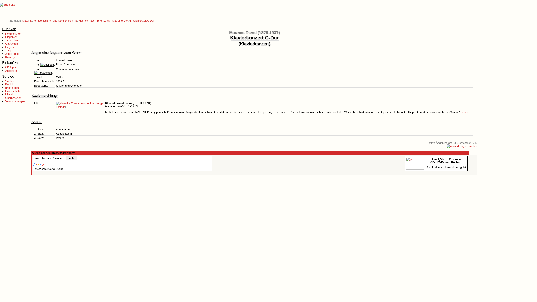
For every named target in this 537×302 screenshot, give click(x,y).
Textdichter (12, 40)
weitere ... (467, 112)
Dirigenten (11, 37)
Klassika (27, 20)
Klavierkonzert (120, 20)
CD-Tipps (11, 67)
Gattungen (11, 43)
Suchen (9, 81)
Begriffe (10, 47)
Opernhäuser (13, 97)
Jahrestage (12, 53)
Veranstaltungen (15, 101)
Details (61, 106)
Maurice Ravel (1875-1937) (94, 20)
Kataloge (10, 57)
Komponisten (13, 33)
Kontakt (10, 84)
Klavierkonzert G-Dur (142, 20)
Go (464, 166)
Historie (9, 94)
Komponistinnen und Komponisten (53, 20)
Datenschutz (13, 91)
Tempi (9, 50)
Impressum (12, 87)
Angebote (11, 70)
